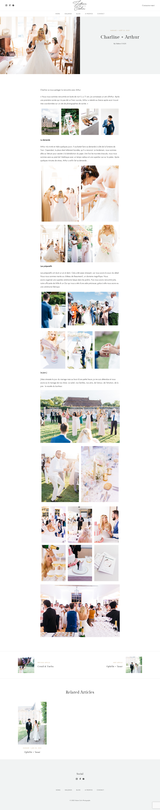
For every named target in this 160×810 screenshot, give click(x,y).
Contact (100, 14)
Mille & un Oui (61, 283)
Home (58, 14)
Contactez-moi (148, 6)
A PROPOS (89, 14)
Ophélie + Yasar (32, 752)
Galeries (68, 14)
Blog (78, 14)
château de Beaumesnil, (74, 276)
